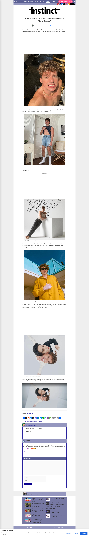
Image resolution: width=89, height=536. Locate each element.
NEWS (20, 1)
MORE (53, 1)
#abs (25, 421)
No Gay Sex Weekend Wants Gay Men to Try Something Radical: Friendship (38, 505)
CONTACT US (25, 4)
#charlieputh (29, 421)
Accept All (84, 533)
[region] (44, 532)
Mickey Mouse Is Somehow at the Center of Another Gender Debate (38, 500)
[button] (44, 395)
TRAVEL (36, 1)
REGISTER (20, 4)
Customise (68, 533)
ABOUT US (31, 4)
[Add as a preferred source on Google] (53, 25)
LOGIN (15, 4)
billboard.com (30, 413)
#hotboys (40, 421)
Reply (24, 435)
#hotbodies (34, 421)
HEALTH (42, 1)
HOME (15, 1)
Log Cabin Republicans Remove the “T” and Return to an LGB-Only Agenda (38, 521)
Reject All (76, 533)
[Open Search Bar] (74, 1)
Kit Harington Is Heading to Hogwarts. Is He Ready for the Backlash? (37, 510)
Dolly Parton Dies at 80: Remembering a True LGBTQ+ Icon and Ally (37, 515)
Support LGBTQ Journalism (65, 1)
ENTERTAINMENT (28, 1)
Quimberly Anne (29, 493)
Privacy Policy (30, 527)
